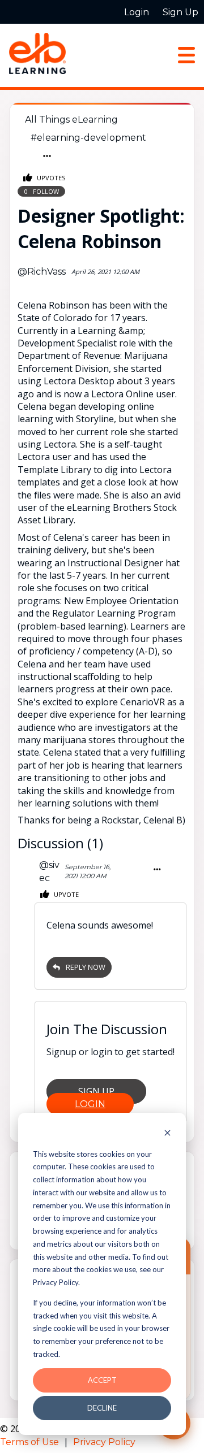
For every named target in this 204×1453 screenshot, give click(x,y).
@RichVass (42, 271)
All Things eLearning (71, 119)
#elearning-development (88, 137)
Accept (102, 1380)
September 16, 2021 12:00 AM (87, 871)
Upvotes (50, 178)
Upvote (65, 894)
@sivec (49, 871)
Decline (102, 1407)
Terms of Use (30, 1442)
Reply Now (85, 967)
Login (90, 1104)
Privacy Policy (104, 1442)
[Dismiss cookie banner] (167, 1133)
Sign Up (96, 1091)
